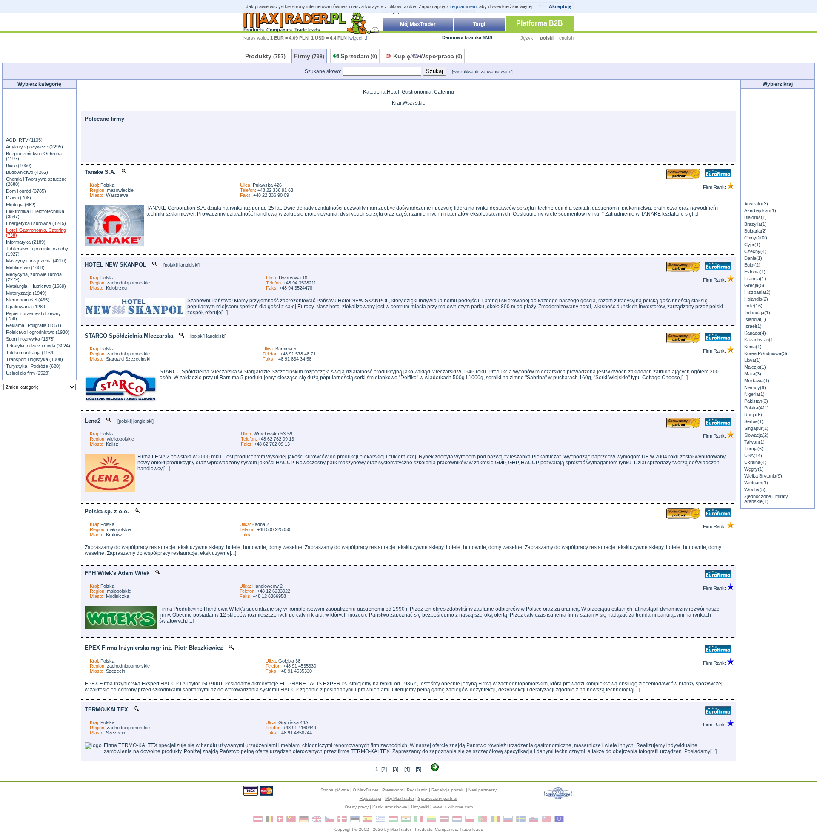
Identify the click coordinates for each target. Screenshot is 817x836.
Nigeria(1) (754, 394)
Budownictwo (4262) (27, 172)
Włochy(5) (755, 489)
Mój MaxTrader (418, 24)
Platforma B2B (539, 23)
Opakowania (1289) (26, 306)
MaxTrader (400, 829)
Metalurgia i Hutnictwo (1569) (36, 286)
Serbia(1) (753, 421)
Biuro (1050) (18, 165)
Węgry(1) (754, 469)
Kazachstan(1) (759, 339)
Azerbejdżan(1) (760, 210)
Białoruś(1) (755, 217)
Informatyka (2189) (26, 242)
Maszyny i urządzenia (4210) (36, 260)
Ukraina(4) (755, 462)
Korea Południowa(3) (765, 353)
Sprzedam (358, 56)
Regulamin (417, 790)
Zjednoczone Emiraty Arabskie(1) (766, 499)
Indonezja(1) (757, 312)
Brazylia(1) (755, 224)
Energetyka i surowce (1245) (36, 223)
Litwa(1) (752, 360)
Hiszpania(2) (757, 292)
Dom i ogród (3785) (26, 190)
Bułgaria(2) (755, 230)
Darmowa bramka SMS (467, 37)
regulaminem (463, 6)
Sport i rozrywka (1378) (30, 338)
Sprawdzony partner (437, 798)
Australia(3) (756, 203)
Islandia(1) (755, 319)
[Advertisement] (40, 112)
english (566, 37)
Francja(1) (755, 278)
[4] (407, 769)
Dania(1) (753, 258)
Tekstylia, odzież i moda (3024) (38, 345)
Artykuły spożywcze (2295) (34, 146)
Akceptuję (560, 6)
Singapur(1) (756, 428)
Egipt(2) (752, 264)
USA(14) (753, 455)
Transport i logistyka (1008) (34, 359)
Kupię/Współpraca (427, 56)
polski (547, 37)
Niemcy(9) (755, 387)
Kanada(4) (755, 333)
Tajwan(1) (754, 441)
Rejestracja (370, 798)
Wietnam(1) (756, 482)
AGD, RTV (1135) (24, 139)
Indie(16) (753, 305)
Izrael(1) (753, 326)
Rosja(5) (753, 414)
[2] (384, 769)
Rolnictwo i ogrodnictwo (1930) (37, 332)
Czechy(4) (755, 251)
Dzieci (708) (18, 197)
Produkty (265, 56)
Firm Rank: (715, 187)
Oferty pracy (357, 807)
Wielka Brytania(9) (763, 475)
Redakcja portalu (448, 790)
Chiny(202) (755, 237)
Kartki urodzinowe (389, 807)
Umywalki (420, 807)
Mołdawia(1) (756, 380)
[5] (418, 769)
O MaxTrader (365, 790)
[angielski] (189, 264)
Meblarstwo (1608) (25, 267)
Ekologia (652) (21, 204)
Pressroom (392, 790)
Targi (479, 24)
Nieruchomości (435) (27, 299)
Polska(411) (756, 407)
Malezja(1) (755, 367)
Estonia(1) (755, 271)
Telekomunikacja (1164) (30, 352)
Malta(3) (752, 373)
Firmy (309, 56)
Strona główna (334, 790)
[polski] (170, 264)
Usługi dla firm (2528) (28, 372)
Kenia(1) (753, 346)
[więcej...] (357, 37)
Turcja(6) (753, 448)
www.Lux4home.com (453, 807)
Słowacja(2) (756, 435)
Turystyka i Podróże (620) (33, 366)
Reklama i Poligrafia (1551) (33, 325)
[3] (395, 769)
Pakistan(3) (756, 401)
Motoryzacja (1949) (26, 293)
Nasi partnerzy (482, 790)
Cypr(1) (752, 244)
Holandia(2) (756, 298)
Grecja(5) (754, 285)
